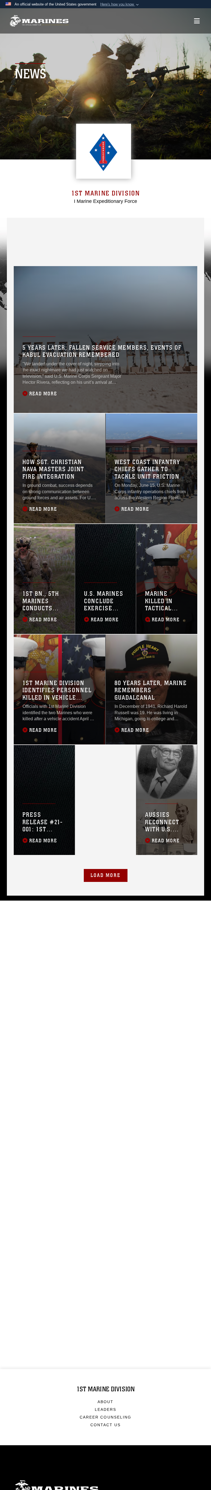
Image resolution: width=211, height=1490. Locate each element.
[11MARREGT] (21, 245)
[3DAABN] (21, 254)
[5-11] (95, 245)
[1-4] (152, 225)
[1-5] (21, 235)
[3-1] (133, 225)
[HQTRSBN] (58, 225)
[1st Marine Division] (39, 21)
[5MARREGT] (170, 225)
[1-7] (114, 235)
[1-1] (95, 225)
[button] (120, 4)
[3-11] (77, 245)
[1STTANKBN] (170, 245)
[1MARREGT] (77, 225)
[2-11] (58, 245)
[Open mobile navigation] (196, 21)
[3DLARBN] (58, 254)
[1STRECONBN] (152, 245)
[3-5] (58, 235)
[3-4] (170, 235)
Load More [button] (106, 875)
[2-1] (114, 225)
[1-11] (39, 245)
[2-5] (39, 235)
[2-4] (77, 235)
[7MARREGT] (95, 235)
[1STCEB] (114, 245)
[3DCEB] (39, 254)
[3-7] (152, 235)
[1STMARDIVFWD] (39, 225)
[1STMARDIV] (21, 225)
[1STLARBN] (133, 245)
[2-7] (133, 235)
